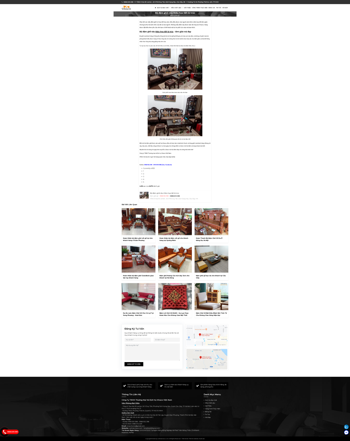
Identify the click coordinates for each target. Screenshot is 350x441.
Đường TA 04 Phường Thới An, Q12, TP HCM (203, 2)
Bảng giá (212, 7)
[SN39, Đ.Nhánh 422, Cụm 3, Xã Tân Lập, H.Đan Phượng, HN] (206, 359)
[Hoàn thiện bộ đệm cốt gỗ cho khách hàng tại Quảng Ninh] (175, 221)
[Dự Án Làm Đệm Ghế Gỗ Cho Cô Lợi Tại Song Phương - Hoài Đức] (138, 296)
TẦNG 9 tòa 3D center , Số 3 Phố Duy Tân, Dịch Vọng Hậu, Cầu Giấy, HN (160, 2)
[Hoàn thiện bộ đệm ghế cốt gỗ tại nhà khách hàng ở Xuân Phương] (138, 221)
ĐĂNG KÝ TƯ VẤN (133, 364)
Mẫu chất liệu (176, 7)
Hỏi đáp (225, 7)
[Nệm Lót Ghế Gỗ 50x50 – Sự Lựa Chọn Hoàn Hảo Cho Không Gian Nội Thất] (175, 296)
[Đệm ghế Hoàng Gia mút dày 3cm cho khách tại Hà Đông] (175, 259)
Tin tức (218, 7)
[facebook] (346, 432)
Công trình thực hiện (199, 7)
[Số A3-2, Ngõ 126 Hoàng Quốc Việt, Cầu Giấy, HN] (206, 335)
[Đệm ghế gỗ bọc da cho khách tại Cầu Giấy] (211, 259)
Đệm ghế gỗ (175, 15)
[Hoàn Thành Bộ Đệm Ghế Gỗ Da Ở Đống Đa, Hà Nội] (211, 221)
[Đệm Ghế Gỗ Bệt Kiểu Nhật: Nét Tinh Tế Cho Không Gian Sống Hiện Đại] (211, 296)
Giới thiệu (187, 7)
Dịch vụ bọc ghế (163, 7)
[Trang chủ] (155, 8)
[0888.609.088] (346, 427)
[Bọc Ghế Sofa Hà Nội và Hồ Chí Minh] (126, 7)
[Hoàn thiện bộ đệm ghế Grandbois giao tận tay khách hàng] (138, 259)
